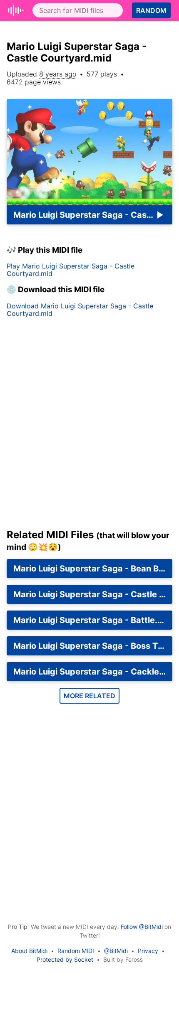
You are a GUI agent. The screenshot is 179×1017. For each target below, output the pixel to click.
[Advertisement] (89, 426)
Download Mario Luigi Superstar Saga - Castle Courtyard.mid (80, 310)
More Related (89, 696)
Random (151, 10)
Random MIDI (75, 950)
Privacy (148, 950)
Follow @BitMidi (142, 926)
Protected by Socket (65, 959)
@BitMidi (116, 950)
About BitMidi (29, 950)
